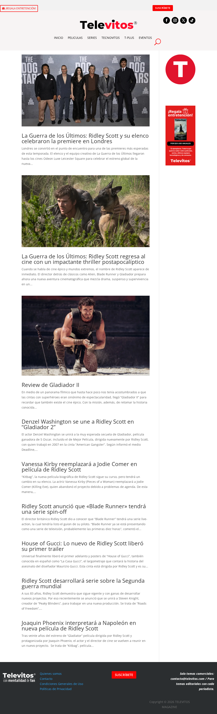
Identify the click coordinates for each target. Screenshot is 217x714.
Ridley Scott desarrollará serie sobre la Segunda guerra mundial (83, 583)
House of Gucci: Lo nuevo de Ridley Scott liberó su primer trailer (82, 546)
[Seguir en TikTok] (192, 20)
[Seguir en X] (183, 20)
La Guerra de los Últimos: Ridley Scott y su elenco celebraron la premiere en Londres (85, 138)
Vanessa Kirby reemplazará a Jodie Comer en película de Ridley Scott (79, 466)
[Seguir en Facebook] (166, 20)
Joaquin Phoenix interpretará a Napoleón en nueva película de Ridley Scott (79, 625)
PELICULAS (75, 38)
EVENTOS (145, 38)
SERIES (92, 38)
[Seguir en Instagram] (175, 20)
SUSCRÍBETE (162, 8)
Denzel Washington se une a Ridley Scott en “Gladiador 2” (78, 424)
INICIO (58, 38)
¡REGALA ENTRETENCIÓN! (21, 8)
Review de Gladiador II (50, 385)
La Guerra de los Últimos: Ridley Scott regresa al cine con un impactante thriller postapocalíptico (83, 259)
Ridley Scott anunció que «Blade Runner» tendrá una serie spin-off (84, 508)
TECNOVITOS (111, 38)
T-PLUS (129, 38)
